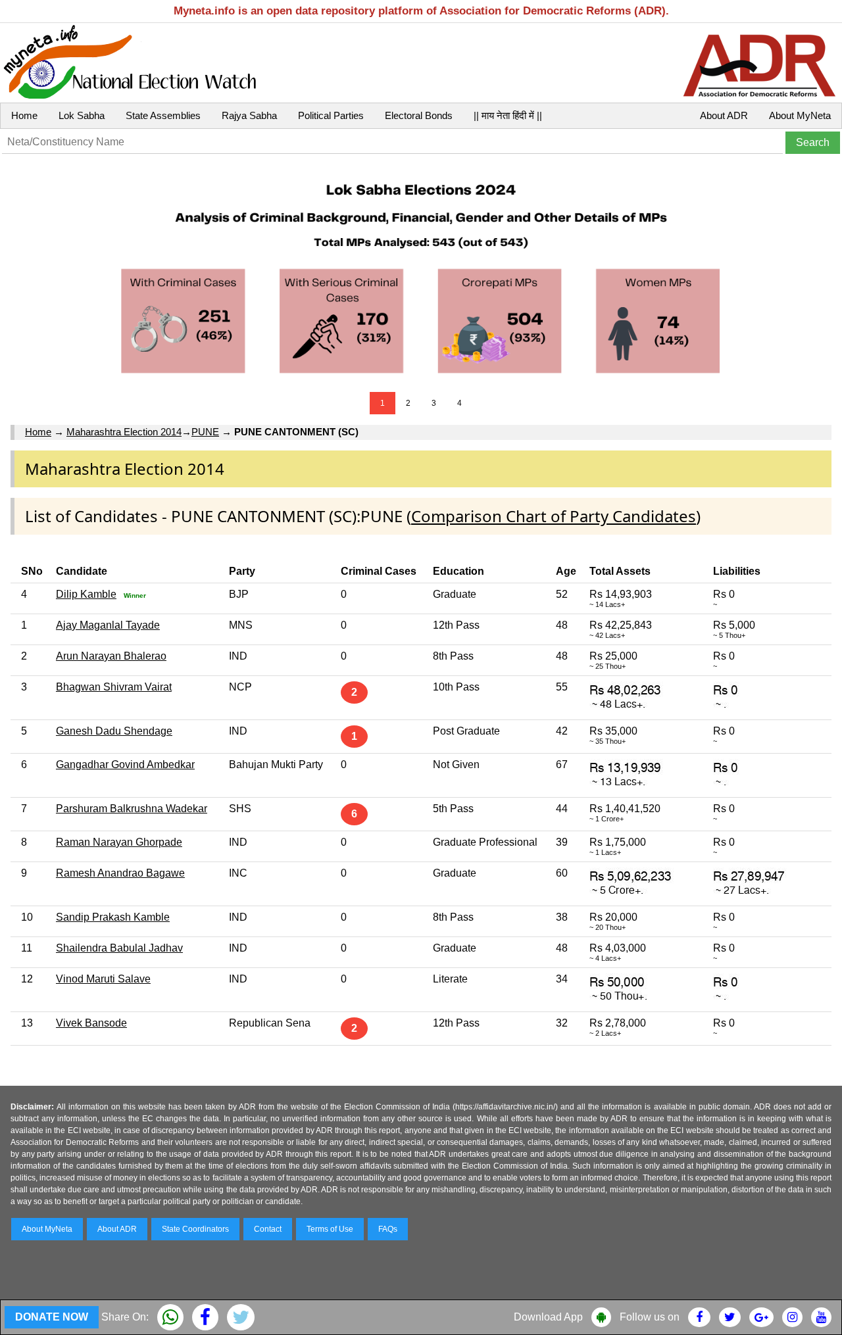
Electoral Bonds (419, 115)
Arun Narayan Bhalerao (111, 656)
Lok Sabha (82, 115)
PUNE (205, 431)
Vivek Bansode (91, 1023)
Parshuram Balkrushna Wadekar (131, 808)
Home (24, 115)
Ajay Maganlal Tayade (108, 625)
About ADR (724, 115)
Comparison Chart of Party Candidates (553, 516)
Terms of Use (330, 1229)
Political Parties (331, 115)
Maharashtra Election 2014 (124, 431)
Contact (268, 1229)
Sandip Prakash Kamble (113, 917)
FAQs (387, 1229)
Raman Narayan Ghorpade (119, 842)
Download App (548, 1317)
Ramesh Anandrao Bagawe (120, 873)
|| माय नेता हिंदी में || (508, 115)
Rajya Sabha (249, 115)
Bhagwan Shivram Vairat (114, 686)
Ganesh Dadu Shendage (114, 731)
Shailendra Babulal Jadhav (119, 948)
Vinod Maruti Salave (103, 978)
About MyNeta (800, 115)
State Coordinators (195, 1229)
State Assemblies (163, 115)
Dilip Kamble (86, 594)
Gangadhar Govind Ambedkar (125, 764)
